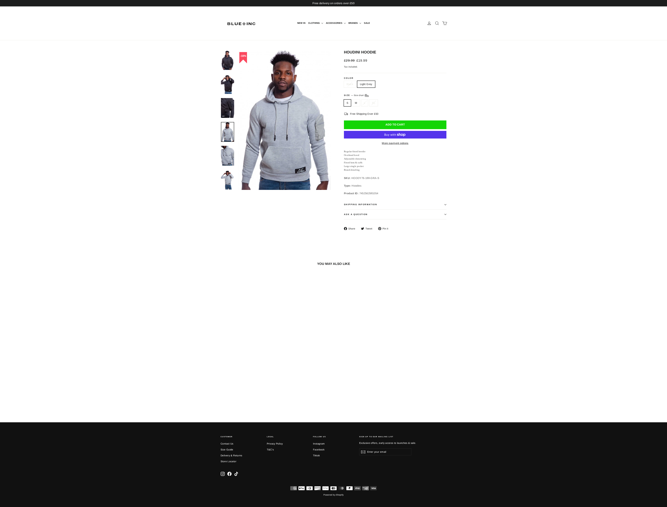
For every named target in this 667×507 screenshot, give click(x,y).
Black (350, 84)
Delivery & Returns (231, 455)
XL (373, 102)
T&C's (270, 449)
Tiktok (316, 455)
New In (301, 23)
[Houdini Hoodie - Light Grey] (227, 395)
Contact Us (227, 443)
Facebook (318, 449)
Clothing (314, 23)
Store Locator (228, 461)
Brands (353, 23)
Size (354, 95)
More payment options (395, 143)
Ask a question (356, 214)
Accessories (334, 23)
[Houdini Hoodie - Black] (222, 395)
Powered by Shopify (333, 495)
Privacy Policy (275, 443)
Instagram (319, 443)
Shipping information (360, 204)
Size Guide (227, 449)
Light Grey (366, 84)
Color (348, 78)
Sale (367, 23)
